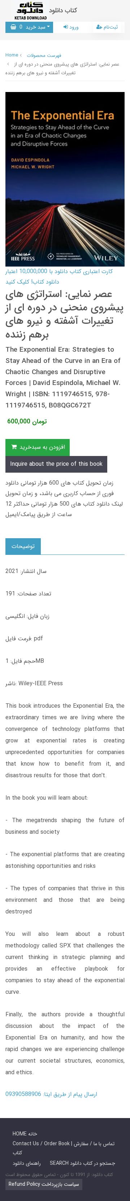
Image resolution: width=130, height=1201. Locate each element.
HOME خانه (25, 1134)
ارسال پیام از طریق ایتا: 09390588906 (51, 1094)
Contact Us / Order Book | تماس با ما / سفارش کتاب (63, 1148)
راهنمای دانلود (27, 1163)
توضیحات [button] (23, 546)
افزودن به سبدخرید (41, 447)
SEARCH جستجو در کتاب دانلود (82, 1163)
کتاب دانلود (63, 11)
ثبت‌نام (110, 27)
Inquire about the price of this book (56, 464)
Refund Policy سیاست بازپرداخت (44, 1184)
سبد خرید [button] (31, 27)
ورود (73, 27)
